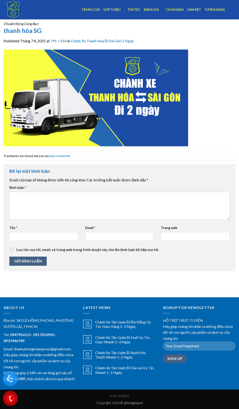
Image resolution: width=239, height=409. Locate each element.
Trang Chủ (90, 9)
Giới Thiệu (112, 9)
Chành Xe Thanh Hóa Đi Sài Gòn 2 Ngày (102, 41)
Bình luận (17, 188)
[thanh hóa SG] (96, 97)
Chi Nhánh (174, 9)
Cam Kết (194, 9)
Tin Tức (134, 9)
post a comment (59, 156)
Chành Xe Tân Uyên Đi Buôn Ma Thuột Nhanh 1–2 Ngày (120, 354)
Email (90, 228)
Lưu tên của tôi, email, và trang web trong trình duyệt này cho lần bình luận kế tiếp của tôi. (87, 250)
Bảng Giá (151, 9)
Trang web (169, 228)
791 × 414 (58, 41)
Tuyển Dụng (214, 9)
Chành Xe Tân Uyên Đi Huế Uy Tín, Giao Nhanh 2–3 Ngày (122, 339)
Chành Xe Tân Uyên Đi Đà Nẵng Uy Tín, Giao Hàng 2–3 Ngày (123, 324)
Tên (13, 228)
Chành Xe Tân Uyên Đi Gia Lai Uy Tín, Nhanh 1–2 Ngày (124, 370)
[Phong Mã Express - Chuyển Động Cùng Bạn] (27, 9)
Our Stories (119, 396)
